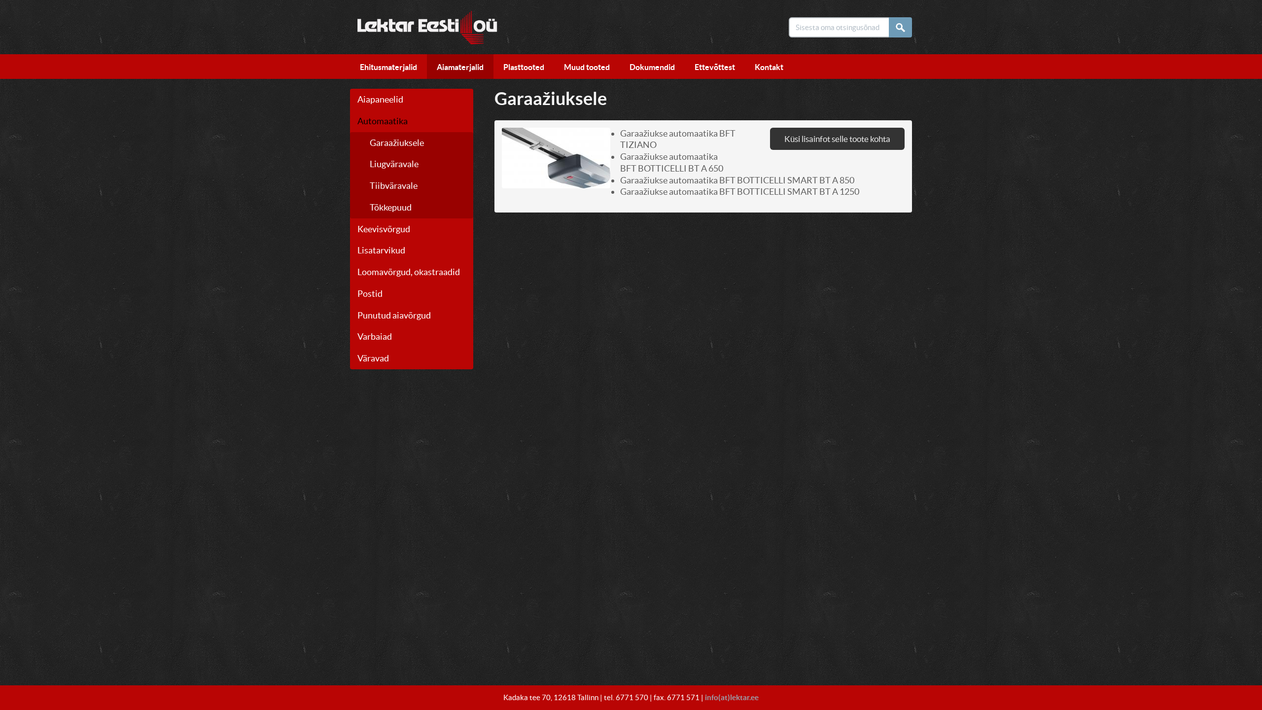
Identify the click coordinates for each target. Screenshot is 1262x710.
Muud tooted (587, 67)
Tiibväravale (394, 185)
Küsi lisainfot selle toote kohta (837, 138)
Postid (370, 293)
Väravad (373, 358)
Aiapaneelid (380, 99)
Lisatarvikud (381, 250)
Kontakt (769, 67)
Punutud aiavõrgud (394, 315)
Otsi (903, 27)
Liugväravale (394, 164)
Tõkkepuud (391, 207)
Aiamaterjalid (460, 67)
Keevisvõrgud (383, 229)
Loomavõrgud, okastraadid (408, 272)
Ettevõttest (715, 67)
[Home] (423, 24)
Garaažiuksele (397, 143)
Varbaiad (374, 336)
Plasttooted (523, 67)
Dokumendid (652, 67)
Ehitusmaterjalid (388, 67)
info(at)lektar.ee (732, 697)
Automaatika (382, 121)
